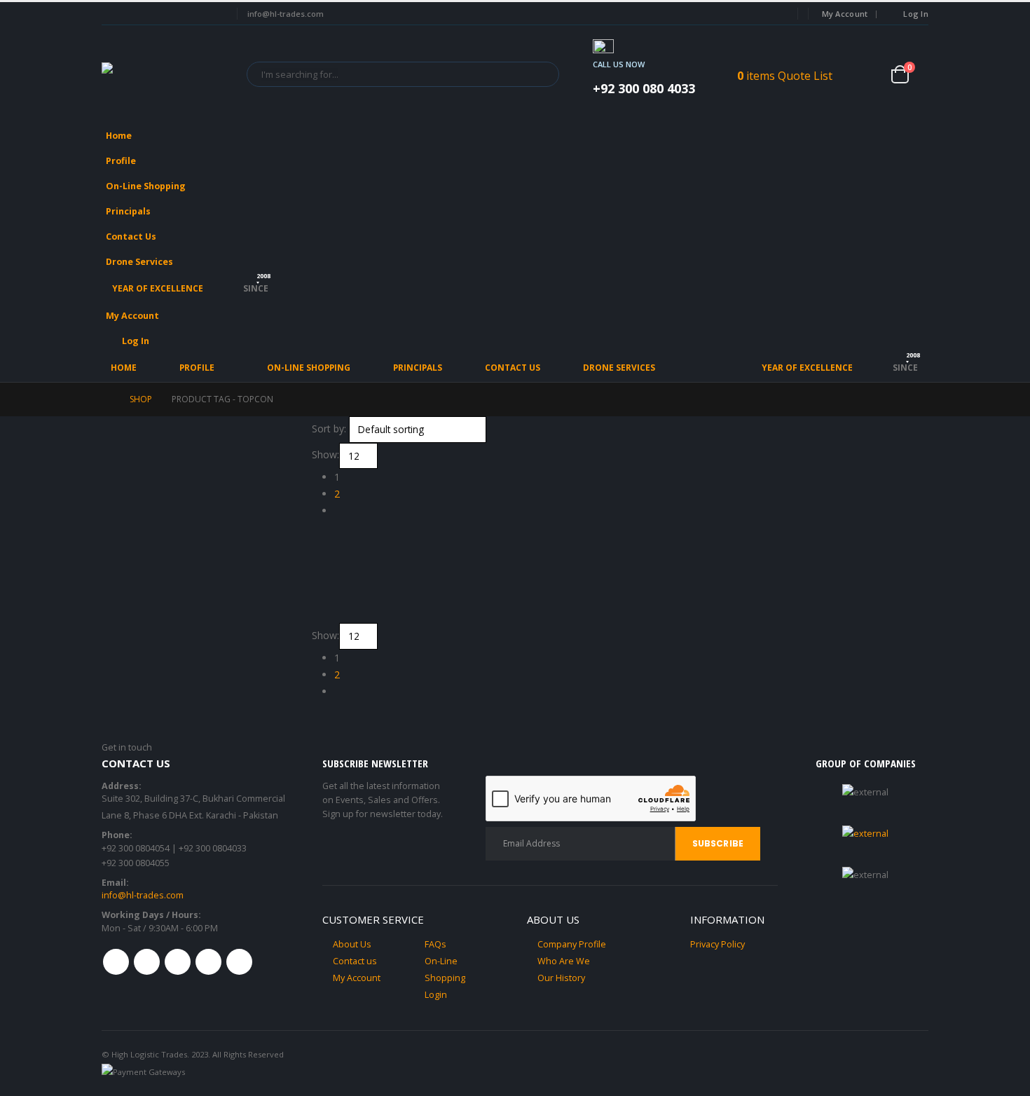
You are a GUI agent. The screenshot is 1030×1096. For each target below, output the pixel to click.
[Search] (538, 74)
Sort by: (329, 428)
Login (436, 995)
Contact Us (131, 236)
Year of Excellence (157, 288)
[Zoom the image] (865, 834)
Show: (325, 454)
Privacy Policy (717, 944)
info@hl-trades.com (143, 895)
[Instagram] (187, 14)
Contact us (355, 961)
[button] (914, 181)
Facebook (116, 962)
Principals (128, 211)
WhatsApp (239, 962)
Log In (915, 13)
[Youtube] (162, 14)
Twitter (147, 962)
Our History (561, 978)
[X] (136, 14)
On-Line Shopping (146, 186)
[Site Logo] (165, 73)
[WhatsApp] (212, 14)
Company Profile (571, 944)
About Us (352, 944)
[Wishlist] (868, 73)
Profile (121, 161)
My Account (845, 13)
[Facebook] (111, 14)
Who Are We (563, 961)
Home (119, 136)
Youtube (178, 962)
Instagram (208, 962)
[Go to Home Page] (106, 399)
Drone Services (139, 262)
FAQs (435, 944)
